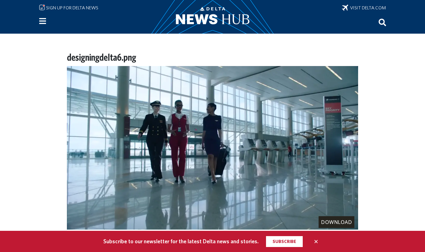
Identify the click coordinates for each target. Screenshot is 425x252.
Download (336, 222)
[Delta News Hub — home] (212, 17)
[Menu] (42, 21)
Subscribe (284, 241)
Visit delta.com (367, 8)
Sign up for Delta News (71, 8)
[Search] (382, 22)
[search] (382, 22)
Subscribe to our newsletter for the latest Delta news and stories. (181, 241)
